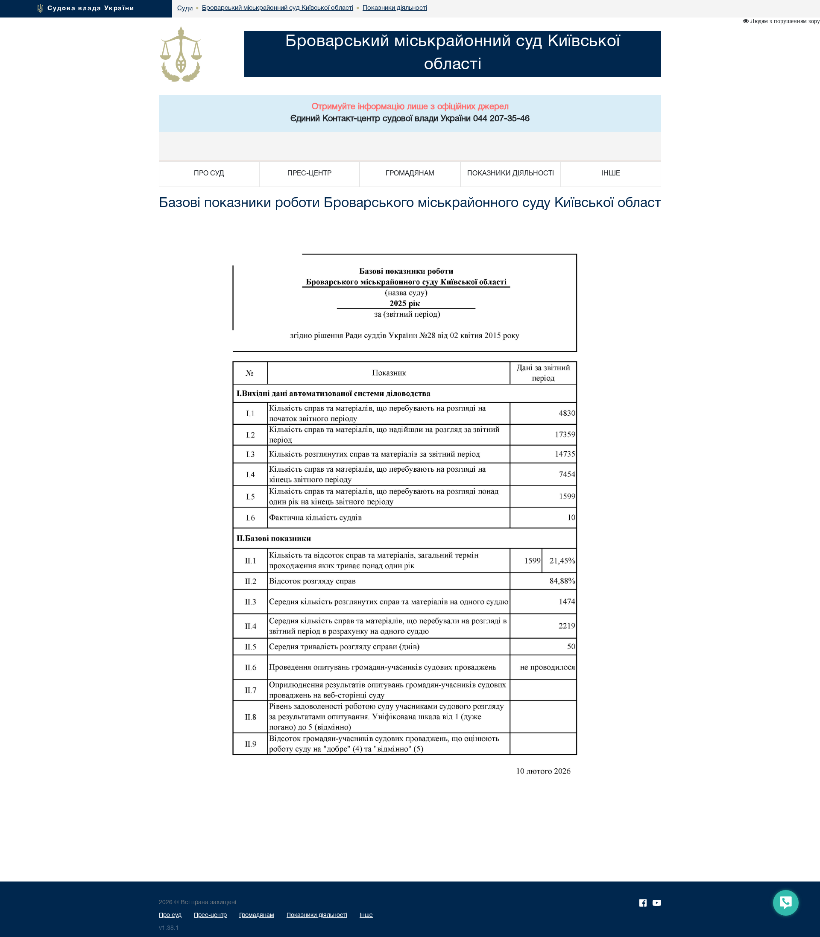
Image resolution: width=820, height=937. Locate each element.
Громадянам (256, 915)
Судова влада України (91, 9)
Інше (366, 915)
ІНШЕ (611, 174)
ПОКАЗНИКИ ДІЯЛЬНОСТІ (510, 174)
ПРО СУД (209, 174)
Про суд (170, 915)
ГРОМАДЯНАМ (410, 174)
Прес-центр (210, 915)
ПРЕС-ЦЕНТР (309, 174)
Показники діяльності (317, 915)
